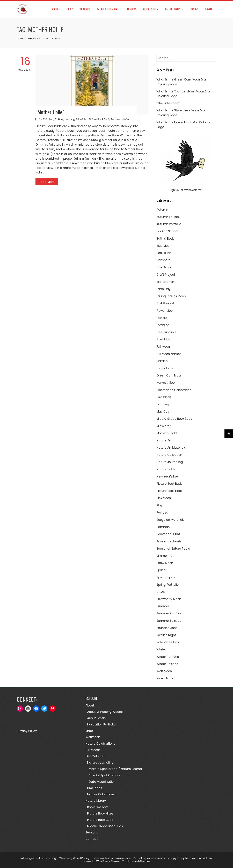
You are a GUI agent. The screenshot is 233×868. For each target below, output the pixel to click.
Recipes (115, 119)
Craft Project (46, 119)
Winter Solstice (167, 664)
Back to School (167, 231)
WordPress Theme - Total (112, 861)
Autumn (162, 210)
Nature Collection (169, 455)
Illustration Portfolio (101, 724)
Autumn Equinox (168, 217)
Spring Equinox (167, 577)
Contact (209, 9)
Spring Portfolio (167, 585)
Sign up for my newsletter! (186, 190)
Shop (70, 9)
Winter (125, 119)
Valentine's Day (167, 642)
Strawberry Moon (168, 599)
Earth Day (163, 289)
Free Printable (166, 332)
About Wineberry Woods (105, 712)
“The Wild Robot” (168, 103)
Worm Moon (165, 678)
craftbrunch (165, 282)
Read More (47, 182)
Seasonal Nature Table (173, 549)
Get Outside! (149, 9)
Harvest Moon (166, 383)
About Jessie (96, 718)
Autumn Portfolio (168, 224)
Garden (162, 361)
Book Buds (163, 253)
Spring (161, 570)
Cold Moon (164, 267)
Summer (162, 606)
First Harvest (165, 303)
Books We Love (98, 807)
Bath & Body (165, 239)
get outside (164, 368)
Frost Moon (164, 339)
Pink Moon (163, 498)
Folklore (59, 119)
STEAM (160, 592)
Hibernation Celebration (173, 390)
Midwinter (81, 119)
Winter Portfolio (167, 657)
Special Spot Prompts (104, 775)
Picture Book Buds (99, 119)
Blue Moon (163, 246)
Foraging (162, 325)
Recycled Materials (170, 520)
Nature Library (172, 9)
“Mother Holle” (49, 112)
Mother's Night (166, 433)
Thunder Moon (167, 628)
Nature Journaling (169, 462)
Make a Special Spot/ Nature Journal (116, 769)
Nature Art (163, 440)
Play (159, 505)
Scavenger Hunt (168, 534)
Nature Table (166, 469)
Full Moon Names (168, 354)
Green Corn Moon (169, 375)
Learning (70, 119)
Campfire (163, 260)
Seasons (194, 9)
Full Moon (163, 347)
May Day (162, 411)
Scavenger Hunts (169, 541)
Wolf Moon (164, 671)
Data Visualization (102, 782)
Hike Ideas (163, 397)
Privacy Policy (27, 731)
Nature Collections (100, 794)
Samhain (163, 527)
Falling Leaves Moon (171, 296)
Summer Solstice (168, 621)
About (55, 9)
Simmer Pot (164, 556)
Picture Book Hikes (169, 491)
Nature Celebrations (107, 9)
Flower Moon (165, 311)
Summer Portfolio (169, 613)
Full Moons (130, 9)
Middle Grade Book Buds (174, 419)
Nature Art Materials (171, 448)
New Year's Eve (167, 476)
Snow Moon (164, 563)
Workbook (84, 9)
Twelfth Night (166, 635)
